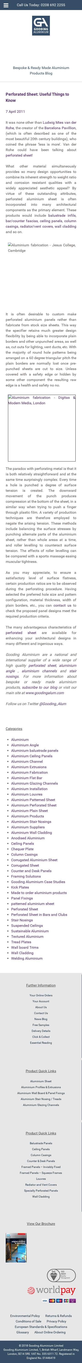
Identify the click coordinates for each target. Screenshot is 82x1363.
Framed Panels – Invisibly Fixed (41, 1167)
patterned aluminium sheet (32, 904)
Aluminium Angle (25, 745)
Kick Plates (20, 887)
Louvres (41, 1178)
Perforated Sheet (24, 909)
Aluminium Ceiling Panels (31, 756)
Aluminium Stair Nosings (31, 821)
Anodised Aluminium (28, 838)
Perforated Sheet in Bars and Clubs (39, 914)
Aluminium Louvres (26, 794)
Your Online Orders (41, 995)
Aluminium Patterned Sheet (33, 800)
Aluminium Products (27, 816)
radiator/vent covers (36, 226)
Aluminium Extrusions (28, 767)
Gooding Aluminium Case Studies (38, 882)
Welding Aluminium (27, 958)
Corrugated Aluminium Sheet (34, 860)
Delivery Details (41, 1031)
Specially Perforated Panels (41, 1190)
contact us (62, 605)
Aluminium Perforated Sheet (33, 805)
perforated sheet (19, 155)
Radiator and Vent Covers (41, 1184)
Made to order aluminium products (39, 893)
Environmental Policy (25, 1316)
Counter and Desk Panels (31, 871)
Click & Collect (41, 1036)
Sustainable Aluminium (30, 931)
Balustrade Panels (41, 1143)
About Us (41, 1007)
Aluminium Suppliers (28, 827)
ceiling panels (51, 221)
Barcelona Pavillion (60, 128)
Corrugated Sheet (25, 865)
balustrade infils (62, 215)
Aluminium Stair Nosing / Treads (41, 1099)
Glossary (22, 1332)
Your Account (41, 1001)
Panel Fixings (22, 898)
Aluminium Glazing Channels (34, 783)
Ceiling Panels (22, 843)
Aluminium (20, 739)
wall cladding (65, 226)
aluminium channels (39, 671)
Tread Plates (21, 942)
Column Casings (24, 854)
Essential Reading (41, 1042)
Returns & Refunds (58, 1316)
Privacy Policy (56, 1321)
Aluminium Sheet (40, 1081)
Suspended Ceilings (27, 925)
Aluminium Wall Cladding (31, 832)
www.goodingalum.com (45, 693)
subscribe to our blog (39, 687)
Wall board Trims (24, 947)
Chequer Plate (22, 849)
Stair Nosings (22, 920)
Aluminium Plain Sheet (29, 811)
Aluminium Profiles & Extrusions (41, 1087)
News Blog (40, 1019)
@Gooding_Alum (52, 704)
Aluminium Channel (27, 761)
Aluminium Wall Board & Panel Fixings (41, 1093)
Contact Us (41, 1013)
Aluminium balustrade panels (34, 750)
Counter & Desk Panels (41, 1161)
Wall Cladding (22, 953)
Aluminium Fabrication (29, 772)
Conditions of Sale (28, 1321)
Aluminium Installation (29, 789)
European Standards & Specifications (41, 1327)
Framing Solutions (26, 876)
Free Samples (41, 1025)
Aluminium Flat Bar (26, 778)
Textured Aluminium (27, 936)
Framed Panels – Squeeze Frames (41, 1173)
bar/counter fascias (22, 221)
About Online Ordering (50, 1332)
